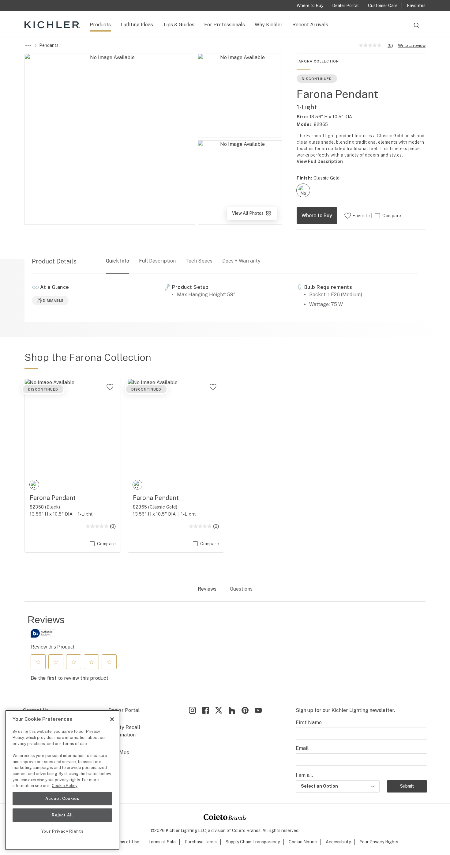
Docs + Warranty (241, 261)
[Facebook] (205, 710)
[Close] (112, 719)
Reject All (62, 815)
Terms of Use (126, 841)
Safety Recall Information (124, 731)
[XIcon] (218, 710)
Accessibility (338, 841)
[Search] (416, 28)
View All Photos (254, 215)
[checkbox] (303, 190)
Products (100, 25)
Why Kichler (269, 25)
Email (302, 748)
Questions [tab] (241, 589)
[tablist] (225, 589)
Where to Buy (317, 215)
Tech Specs (199, 261)
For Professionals (224, 25)
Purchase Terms (201, 841)
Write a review (412, 45)
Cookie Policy (64, 785)
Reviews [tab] (207, 589)
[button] (38, 662)
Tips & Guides (178, 25)
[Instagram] (192, 710)
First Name (309, 722)
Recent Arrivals (310, 25)
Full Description (157, 261)
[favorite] (110, 387)
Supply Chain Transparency (253, 841)
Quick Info (117, 261)
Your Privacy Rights (379, 841)
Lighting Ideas (137, 25)
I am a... (304, 775)
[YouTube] (258, 710)
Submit (407, 786)
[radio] (303, 190)
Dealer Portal (124, 710)
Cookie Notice (303, 841)
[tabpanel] (225, 649)
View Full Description (320, 161)
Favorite (361, 215)
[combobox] (416, 28)
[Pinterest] (245, 710)
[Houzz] (231, 710)
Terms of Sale (162, 841)
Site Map (118, 752)
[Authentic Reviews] (43, 633)
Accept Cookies (62, 798)
